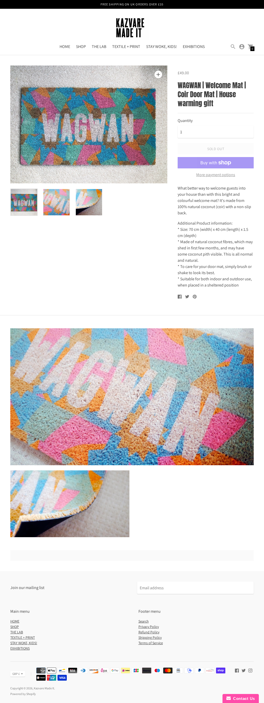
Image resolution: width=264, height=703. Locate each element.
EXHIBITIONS (194, 46)
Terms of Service (150, 643)
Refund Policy (148, 632)
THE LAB (99, 46)
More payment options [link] (215, 175)
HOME (65, 46)
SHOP (81, 46)
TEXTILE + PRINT (126, 46)
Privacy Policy (148, 626)
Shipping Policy (150, 637)
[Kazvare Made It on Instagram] (250, 670)
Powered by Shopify (23, 694)
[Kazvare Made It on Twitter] (244, 670)
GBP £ (16, 674)
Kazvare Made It (44, 688)
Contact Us (243, 698)
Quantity (185, 120)
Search (143, 621)
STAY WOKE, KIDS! (161, 46)
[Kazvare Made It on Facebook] (237, 670)
